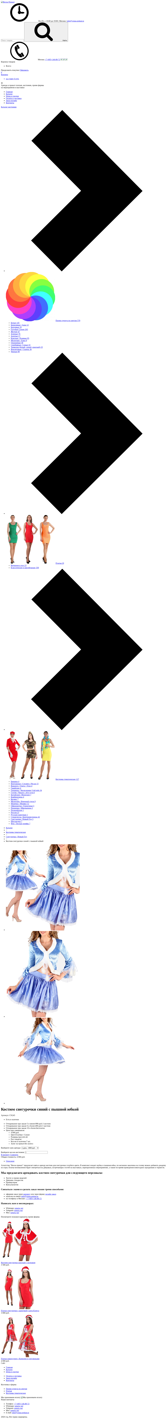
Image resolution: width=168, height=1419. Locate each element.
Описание (10, 1161)
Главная (9, 92)
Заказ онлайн (11, 101)
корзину (26, 1194)
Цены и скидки (12, 96)
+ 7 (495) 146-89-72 (34, 1199)
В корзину (5, 1155)
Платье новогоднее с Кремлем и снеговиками (20, 1359)
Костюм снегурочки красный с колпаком (18, 1263)
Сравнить (14, 1155)
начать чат (19, 1208)
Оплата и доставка (14, 98)
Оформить (24, 70)
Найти (64, 40)
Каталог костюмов (8, 107)
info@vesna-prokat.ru (75, 21)
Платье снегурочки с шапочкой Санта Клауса (20, 1311)
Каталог (9, 94)
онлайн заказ (50, 1194)
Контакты (10, 103)
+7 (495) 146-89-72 (52, 60)
